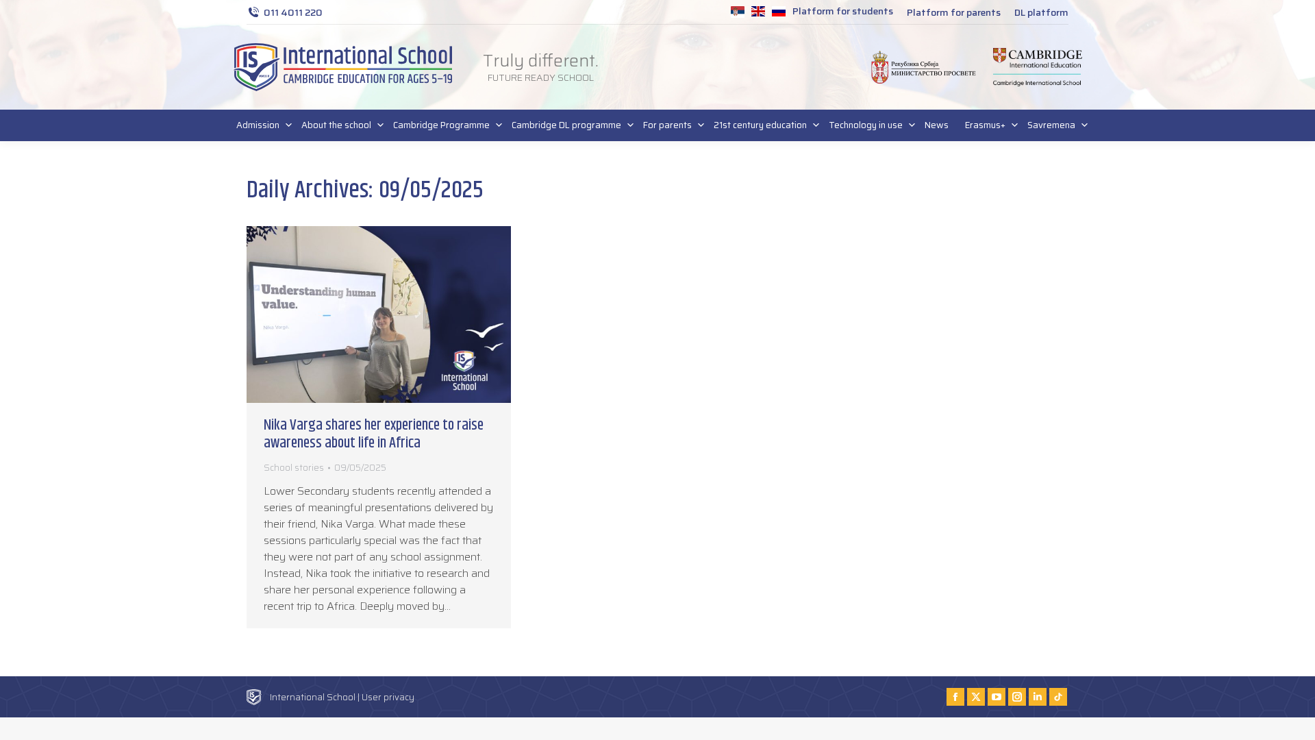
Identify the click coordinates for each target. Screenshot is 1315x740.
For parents (667, 125)
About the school (336, 125)
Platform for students (842, 10)
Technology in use (866, 125)
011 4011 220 (293, 12)
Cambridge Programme (441, 125)
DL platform (1041, 12)
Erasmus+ (985, 125)
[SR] (737, 13)
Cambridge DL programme (566, 125)
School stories (294, 467)
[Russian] (779, 13)
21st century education (760, 125)
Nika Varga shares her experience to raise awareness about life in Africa (374, 434)
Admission (257, 125)
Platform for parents (954, 12)
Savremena (1051, 125)
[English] (758, 13)
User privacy (388, 697)
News (937, 125)
